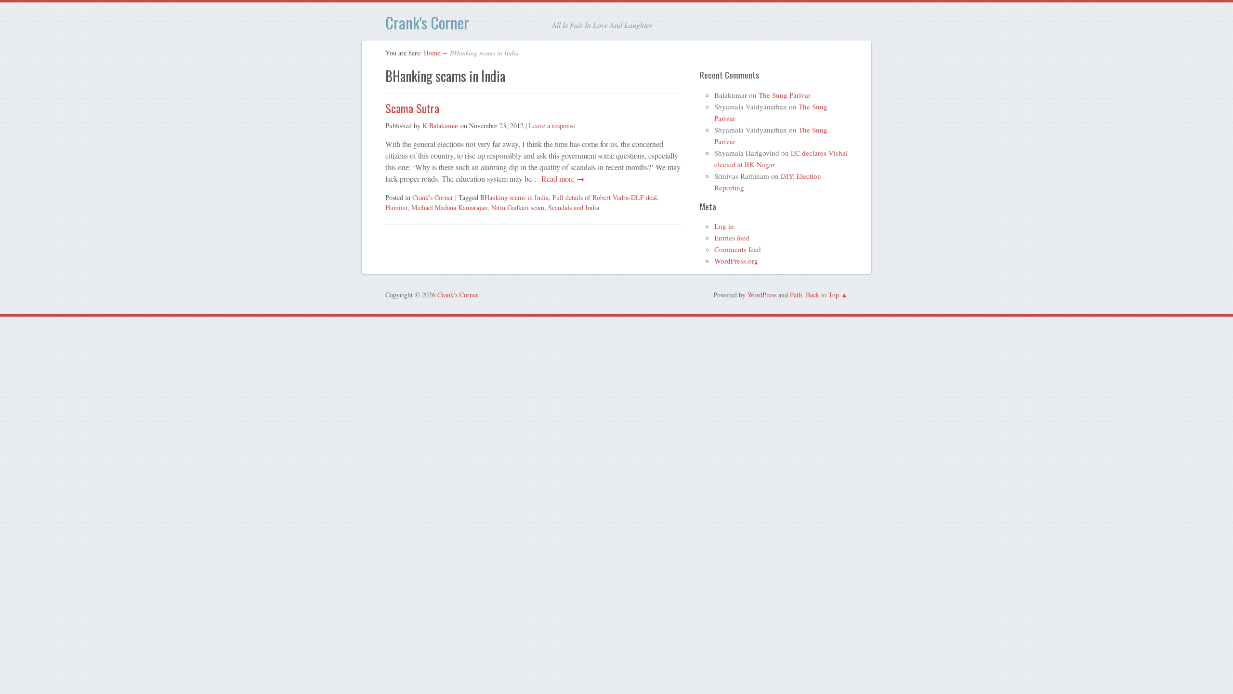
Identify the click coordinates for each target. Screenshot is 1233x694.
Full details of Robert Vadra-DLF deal (604, 197)
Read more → (561, 179)
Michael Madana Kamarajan (449, 207)
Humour (396, 207)
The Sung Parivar (785, 95)
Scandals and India (573, 207)
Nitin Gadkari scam (517, 207)
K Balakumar (440, 125)
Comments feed (737, 249)
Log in (724, 226)
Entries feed (731, 237)
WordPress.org (736, 261)
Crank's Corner (427, 22)
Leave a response (552, 125)
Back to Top (822, 294)
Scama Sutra (412, 108)
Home (432, 52)
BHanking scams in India (514, 197)
